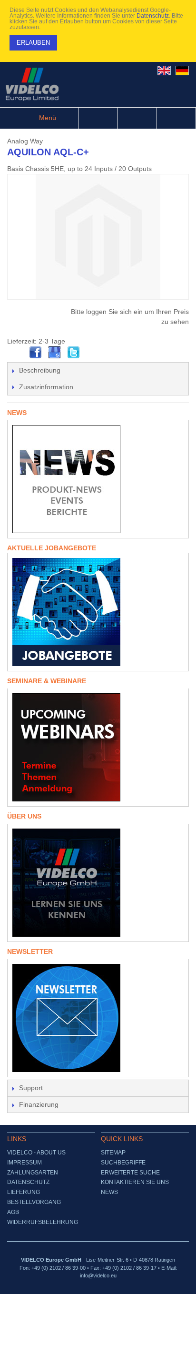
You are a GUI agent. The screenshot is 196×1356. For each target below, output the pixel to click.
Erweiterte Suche (130, 1172)
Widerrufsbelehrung (42, 1222)
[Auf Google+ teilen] (55, 352)
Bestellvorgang (34, 1202)
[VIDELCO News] (98, 479)
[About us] (98, 883)
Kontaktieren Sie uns (135, 1182)
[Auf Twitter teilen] (74, 352)
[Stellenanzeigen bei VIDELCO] (98, 612)
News (109, 1192)
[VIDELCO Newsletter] (98, 1018)
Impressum (24, 1162)
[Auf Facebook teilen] (35, 352)
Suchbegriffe (123, 1162)
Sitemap (113, 1152)
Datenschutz (153, 15)
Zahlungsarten (32, 1172)
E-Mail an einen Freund (16, 352)
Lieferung (23, 1192)
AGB (13, 1212)
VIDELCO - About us (36, 1152)
